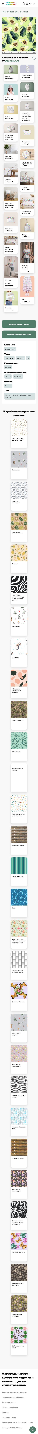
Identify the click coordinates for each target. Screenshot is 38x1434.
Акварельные (9, 358)
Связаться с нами (9, 1418)
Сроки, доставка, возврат (12, 1428)
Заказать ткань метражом (19, 324)
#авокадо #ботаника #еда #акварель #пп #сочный (18, 396)
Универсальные (10, 349)
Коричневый (18, 377)
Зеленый (8, 367)
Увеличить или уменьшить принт (19, 334)
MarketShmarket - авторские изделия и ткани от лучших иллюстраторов (18, 1379)
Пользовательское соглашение (14, 1392)
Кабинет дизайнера (10, 1407)
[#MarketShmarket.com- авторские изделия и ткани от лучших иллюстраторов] (11, 3)
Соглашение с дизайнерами (13, 1397)
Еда (28, 358)
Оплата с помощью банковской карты (17, 1423)
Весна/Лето (20, 358)
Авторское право (8, 1402)
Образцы (5, 1412)
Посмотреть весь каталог (15, 11)
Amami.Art (12, 60)
